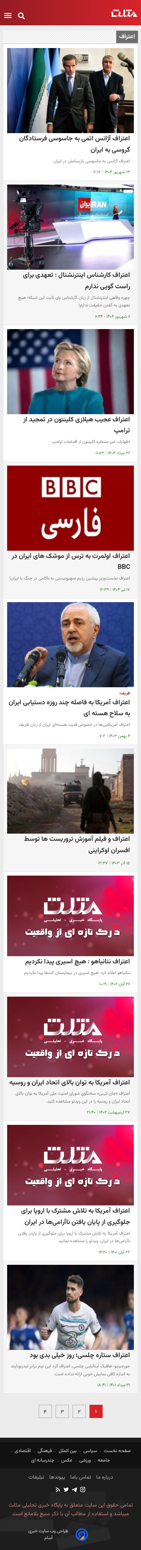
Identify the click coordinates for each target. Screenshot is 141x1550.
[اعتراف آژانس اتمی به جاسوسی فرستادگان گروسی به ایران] (70, 90)
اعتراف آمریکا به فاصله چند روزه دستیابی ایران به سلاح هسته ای (69, 708)
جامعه (104, 1460)
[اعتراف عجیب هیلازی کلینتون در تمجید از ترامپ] (70, 371)
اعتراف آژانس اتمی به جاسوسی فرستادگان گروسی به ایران (74, 144)
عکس (67, 1460)
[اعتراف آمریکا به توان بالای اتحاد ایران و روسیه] (70, 1037)
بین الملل (68, 1451)
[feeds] (58, 1490)
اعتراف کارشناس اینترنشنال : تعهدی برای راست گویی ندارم (76, 281)
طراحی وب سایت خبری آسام (48, 1534)
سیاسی (90, 1451)
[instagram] (82, 1490)
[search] (21, 16)
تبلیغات (36, 1477)
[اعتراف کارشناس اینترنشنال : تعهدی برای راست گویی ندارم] (70, 227)
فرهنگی (44, 1451)
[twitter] (66, 1490)
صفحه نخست (117, 1451)
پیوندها (56, 1477)
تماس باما (80, 1477)
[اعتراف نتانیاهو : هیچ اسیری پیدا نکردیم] (70, 916)
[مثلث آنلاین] (124, 13)
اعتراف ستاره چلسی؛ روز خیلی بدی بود (80, 1355)
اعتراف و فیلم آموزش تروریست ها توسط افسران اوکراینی (77, 845)
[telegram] (74, 1490)
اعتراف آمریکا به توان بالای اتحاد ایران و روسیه (69, 1083)
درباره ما (104, 1477)
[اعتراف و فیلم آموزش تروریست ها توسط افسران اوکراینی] (70, 791)
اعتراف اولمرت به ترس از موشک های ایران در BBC (71, 562)
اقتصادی (23, 1451)
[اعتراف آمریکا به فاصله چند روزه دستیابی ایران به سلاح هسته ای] (70, 644)
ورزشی (85, 1460)
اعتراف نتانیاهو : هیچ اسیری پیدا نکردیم (77, 962)
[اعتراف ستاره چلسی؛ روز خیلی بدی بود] (70, 1307)
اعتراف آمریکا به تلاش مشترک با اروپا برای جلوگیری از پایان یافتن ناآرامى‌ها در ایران (75, 1216)
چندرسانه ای (43, 1460)
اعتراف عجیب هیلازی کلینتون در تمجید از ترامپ (76, 425)
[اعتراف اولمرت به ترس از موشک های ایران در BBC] (70, 508)
